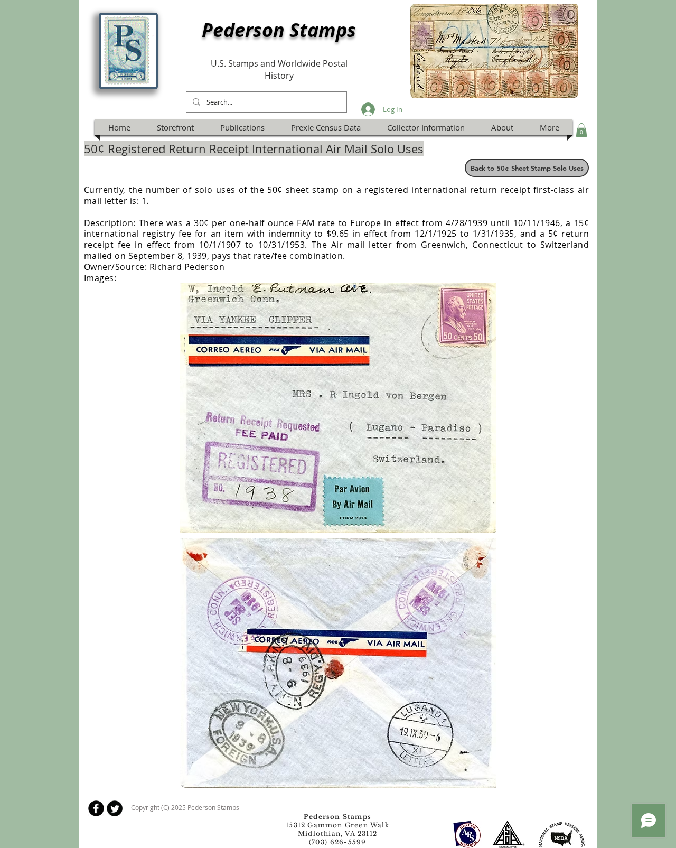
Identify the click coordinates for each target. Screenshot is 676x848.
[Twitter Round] (115, 808)
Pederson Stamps (279, 30)
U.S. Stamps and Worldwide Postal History (279, 69)
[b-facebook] (96, 808)
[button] (581, 130)
